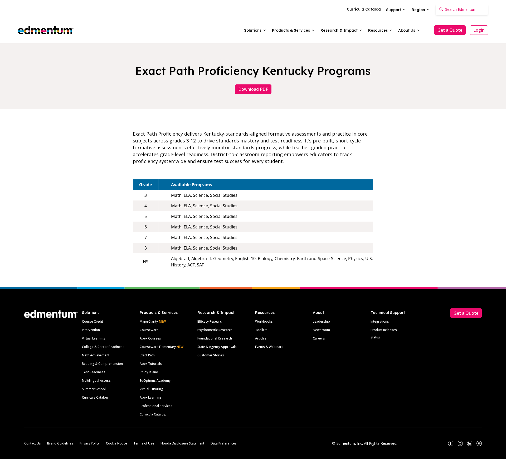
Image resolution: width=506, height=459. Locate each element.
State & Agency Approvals (217, 347)
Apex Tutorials (151, 363)
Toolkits (261, 330)
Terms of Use (143, 443)
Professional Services (156, 406)
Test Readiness (93, 372)
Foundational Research (214, 338)
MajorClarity (149, 321)
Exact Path (147, 355)
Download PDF (253, 89)
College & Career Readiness (103, 347)
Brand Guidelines (60, 443)
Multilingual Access (96, 380)
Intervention (91, 330)
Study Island (149, 372)
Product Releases (384, 330)
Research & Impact (216, 312)
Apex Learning (150, 397)
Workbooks (264, 321)
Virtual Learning (93, 338)
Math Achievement (95, 355)
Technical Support (388, 312)
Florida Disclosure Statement (182, 443)
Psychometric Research (214, 330)
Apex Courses (150, 338)
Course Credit (92, 321)
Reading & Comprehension (102, 363)
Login (479, 30)
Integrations (380, 321)
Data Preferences (224, 443)
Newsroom (321, 330)
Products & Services (159, 312)
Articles (260, 338)
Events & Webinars (269, 347)
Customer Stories (210, 355)
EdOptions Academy (155, 380)
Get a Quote (449, 30)
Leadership (321, 321)
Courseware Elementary (161, 347)
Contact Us (32, 443)
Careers (319, 338)
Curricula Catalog (95, 397)
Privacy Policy (90, 443)
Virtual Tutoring (151, 389)
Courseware (149, 330)
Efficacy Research (210, 321)
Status (375, 337)
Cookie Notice (116, 443)
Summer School (94, 389)
